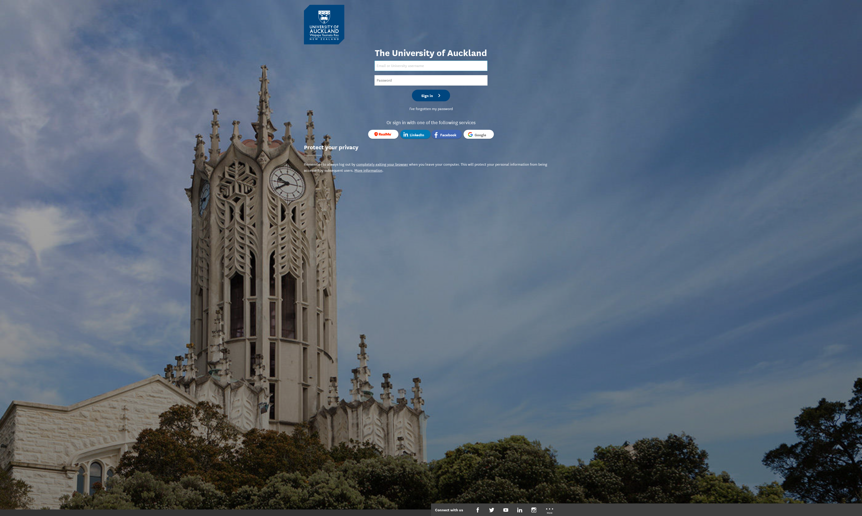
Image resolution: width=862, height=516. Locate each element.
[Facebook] (477, 510)
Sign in (427, 95)
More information (368, 170)
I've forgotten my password (431, 108)
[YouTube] (505, 510)
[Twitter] (491, 510)
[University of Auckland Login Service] (324, 24)
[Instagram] (534, 510)
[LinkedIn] (519, 510)
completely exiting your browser (382, 164)
